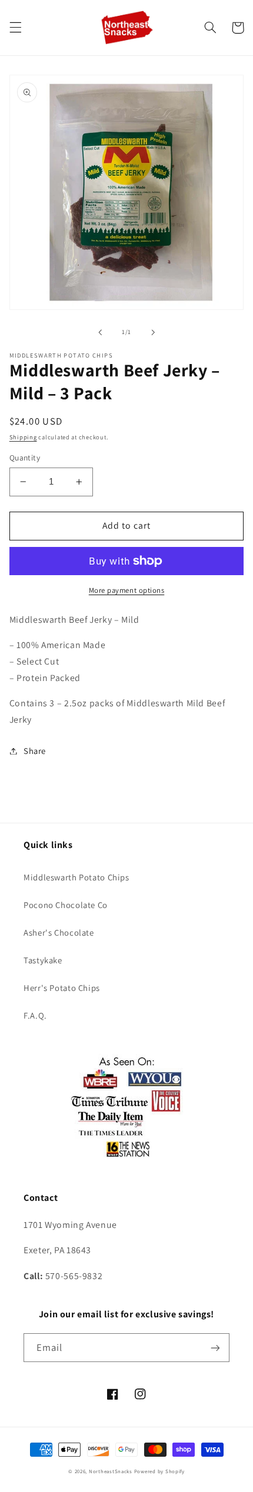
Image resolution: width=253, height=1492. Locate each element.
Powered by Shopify (159, 1471)
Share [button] (35, 750)
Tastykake (43, 960)
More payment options (127, 590)
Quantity (24, 457)
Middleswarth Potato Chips (76, 877)
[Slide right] (153, 332)
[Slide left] (100, 332)
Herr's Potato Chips (62, 987)
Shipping (23, 437)
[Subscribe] (215, 1347)
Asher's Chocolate (59, 932)
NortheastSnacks (110, 1471)
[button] (15, 27)
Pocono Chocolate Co (66, 904)
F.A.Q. (35, 1015)
